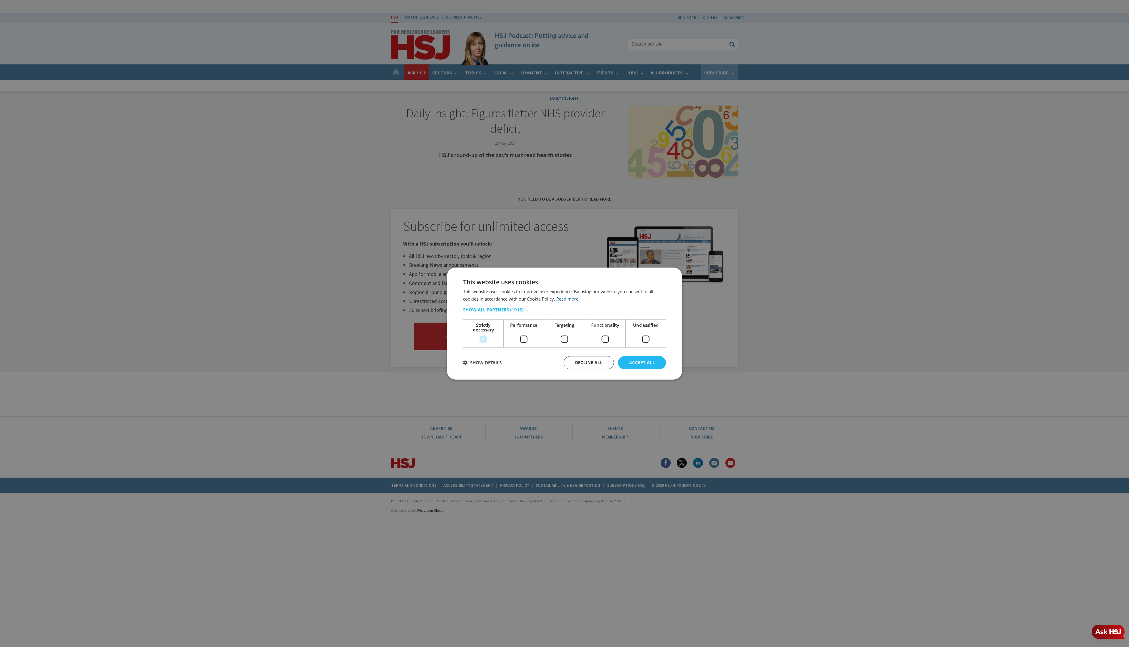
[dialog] (564, 324)
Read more (567, 299)
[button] (564, 309)
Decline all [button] (588, 362)
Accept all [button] (642, 362)
